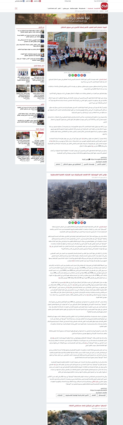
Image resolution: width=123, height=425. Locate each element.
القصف (94, 395)
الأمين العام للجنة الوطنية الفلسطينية (77, 395)
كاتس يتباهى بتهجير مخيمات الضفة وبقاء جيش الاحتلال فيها (28, 45)
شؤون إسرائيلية (74, 8)
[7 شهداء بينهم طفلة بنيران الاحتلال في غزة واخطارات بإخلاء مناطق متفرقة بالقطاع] (42, 32)
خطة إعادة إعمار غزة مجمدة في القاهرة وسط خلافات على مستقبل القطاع (28, 36)
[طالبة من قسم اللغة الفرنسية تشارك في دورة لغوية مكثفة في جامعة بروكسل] (37, 72)
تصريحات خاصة (40, 129)
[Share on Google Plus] (81, 75)
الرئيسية (106, 11)
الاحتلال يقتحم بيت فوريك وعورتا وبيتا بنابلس (29, 49)
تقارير (59, 8)
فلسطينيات (90, 8)
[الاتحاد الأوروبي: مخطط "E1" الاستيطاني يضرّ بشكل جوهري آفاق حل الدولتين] (42, 41)
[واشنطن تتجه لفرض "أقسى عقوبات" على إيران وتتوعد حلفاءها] (42, 60)
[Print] (69, 75)
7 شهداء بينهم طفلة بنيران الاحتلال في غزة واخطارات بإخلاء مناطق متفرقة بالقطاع (29, 31)
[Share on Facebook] (84, 75)
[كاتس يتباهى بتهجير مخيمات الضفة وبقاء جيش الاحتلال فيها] (42, 46)
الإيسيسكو (102, 395)
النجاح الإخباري (104, 6)
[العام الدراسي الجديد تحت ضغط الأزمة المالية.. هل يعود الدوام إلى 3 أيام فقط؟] (23, 135)
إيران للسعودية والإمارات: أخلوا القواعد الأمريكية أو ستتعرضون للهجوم (30, 54)
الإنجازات (59, 395)
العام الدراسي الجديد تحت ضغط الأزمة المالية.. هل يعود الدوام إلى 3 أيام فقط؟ (23, 143)
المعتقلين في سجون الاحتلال (72, 164)
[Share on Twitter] (78, 75)
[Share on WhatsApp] (72, 75)
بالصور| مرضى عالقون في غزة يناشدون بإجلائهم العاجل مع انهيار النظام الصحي (27, 121)
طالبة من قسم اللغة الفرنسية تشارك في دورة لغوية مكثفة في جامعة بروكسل (37, 79)
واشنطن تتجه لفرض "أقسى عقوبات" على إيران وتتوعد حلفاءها (28, 59)
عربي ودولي (66, 8)
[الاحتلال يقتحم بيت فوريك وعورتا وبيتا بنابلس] (42, 50)
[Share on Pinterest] (75, 75)
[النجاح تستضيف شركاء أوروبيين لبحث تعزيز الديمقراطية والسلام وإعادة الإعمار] (37, 88)
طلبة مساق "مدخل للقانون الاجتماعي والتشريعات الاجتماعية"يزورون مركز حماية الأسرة (23, 96)
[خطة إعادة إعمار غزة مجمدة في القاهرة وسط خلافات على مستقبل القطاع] (42, 36)
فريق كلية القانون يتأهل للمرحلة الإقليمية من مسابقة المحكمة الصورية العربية (23, 79)
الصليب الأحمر (101, 164)
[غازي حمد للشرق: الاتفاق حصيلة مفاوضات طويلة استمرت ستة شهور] (23, 152)
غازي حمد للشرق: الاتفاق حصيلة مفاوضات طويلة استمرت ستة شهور (23, 158)
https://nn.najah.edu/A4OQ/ (98, 159)
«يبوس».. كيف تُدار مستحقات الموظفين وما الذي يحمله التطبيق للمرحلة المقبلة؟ (38, 143)
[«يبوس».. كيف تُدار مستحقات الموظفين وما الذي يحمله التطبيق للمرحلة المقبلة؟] (37, 135)
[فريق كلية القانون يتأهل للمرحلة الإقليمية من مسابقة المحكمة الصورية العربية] (23, 72)
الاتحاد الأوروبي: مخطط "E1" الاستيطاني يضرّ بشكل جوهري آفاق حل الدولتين (29, 40)
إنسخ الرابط (85, 159)
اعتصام (58, 164)
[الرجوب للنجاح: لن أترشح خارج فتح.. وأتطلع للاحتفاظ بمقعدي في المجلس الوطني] (37, 152)
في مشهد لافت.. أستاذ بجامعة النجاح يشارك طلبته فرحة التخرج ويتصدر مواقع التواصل (27, 115)
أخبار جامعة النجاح (52, 8)
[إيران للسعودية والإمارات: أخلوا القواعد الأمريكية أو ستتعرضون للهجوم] (42, 55)
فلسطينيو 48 (82, 8)
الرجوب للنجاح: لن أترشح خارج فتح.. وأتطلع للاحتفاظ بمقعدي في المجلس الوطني (37, 159)
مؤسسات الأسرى (89, 164)
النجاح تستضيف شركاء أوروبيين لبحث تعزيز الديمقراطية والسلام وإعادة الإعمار (38, 96)
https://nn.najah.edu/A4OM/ (98, 390)
